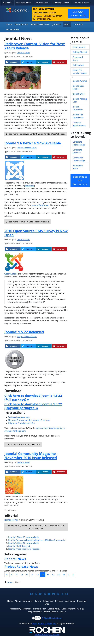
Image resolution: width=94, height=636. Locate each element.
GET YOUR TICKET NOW (78, 13)
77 (27, 574)
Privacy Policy (39, 608)
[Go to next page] (68, 574)
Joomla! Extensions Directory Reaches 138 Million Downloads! (36, 540)
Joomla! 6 (57, 24)
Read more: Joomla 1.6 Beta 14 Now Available (28, 221)
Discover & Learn (41, 3)
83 (58, 574)
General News (23, 52)
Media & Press (12, 29)
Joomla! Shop (79, 93)
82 (53, 574)
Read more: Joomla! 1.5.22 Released (23, 444)
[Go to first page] (7, 574)
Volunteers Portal (78, 167)
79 (37, 574)
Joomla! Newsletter (78, 108)
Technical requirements (19, 417)
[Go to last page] (73, 574)
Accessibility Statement (20, 608)
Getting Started (80, 52)
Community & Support (61, 3)
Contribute (78, 24)
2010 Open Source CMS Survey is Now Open (36, 233)
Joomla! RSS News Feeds (78, 116)
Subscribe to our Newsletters (80, 180)
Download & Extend (23, 3)
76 (22, 574)
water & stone (11, 273)
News (67, 24)
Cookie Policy (54, 608)
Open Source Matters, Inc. (44, 623)
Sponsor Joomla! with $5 (73, 608)
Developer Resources (81, 3)
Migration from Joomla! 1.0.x (21, 423)
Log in (63, 611)
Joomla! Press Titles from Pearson (24, 549)
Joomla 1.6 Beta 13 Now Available (23, 537)
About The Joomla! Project (80, 71)
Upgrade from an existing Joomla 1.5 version (29, 420)
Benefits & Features (40, 24)
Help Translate (35, 611)
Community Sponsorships (79, 159)
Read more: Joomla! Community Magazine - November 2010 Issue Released (36, 527)
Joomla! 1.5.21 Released (19, 546)
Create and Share (78, 58)
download (29, 185)
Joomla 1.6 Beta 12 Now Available (23, 543)
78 (32, 574)
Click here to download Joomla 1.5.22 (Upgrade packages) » (33, 406)
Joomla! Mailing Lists (80, 100)
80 (43, 574)
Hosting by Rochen (47, 634)
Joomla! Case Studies (78, 87)
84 (64, 574)
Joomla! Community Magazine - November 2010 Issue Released (31, 455)
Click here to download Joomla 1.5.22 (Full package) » (33, 397)
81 (48, 574)
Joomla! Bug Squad (40, 205)
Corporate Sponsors (77, 151)
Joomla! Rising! (11, 519)
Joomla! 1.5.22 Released (24, 332)
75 (16, 574)
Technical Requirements (79, 124)
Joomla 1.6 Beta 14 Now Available (32, 143)
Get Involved (78, 65)
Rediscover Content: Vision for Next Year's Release (34, 46)
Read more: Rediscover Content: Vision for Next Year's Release (36, 134)
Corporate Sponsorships (79, 143)
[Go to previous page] (11, 574)
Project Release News (27, 147)
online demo (42, 428)
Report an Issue (51, 611)
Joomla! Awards (80, 81)
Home (9, 24)
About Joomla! (21, 24)
